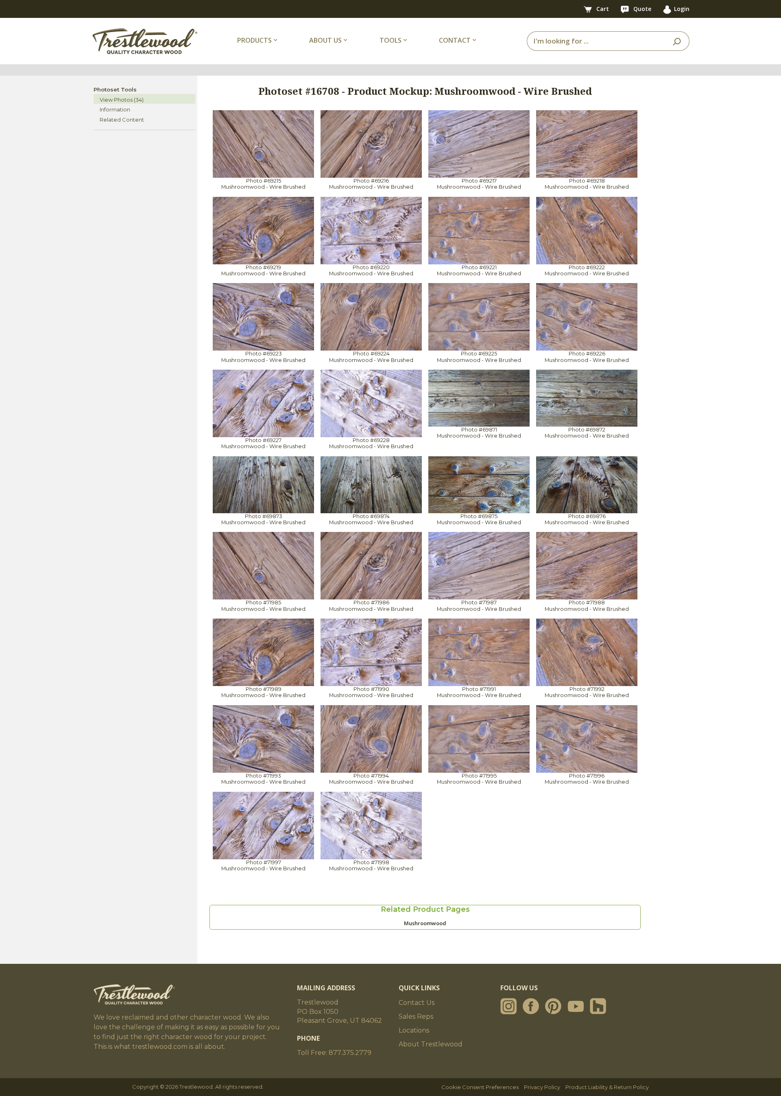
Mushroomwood (425, 923)
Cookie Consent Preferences (480, 1087)
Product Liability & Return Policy (607, 1087)
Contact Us (416, 1003)
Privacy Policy (542, 1087)
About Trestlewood (430, 1044)
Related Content (122, 119)
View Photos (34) (122, 99)
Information (115, 109)
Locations (414, 1030)
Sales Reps (416, 1016)
